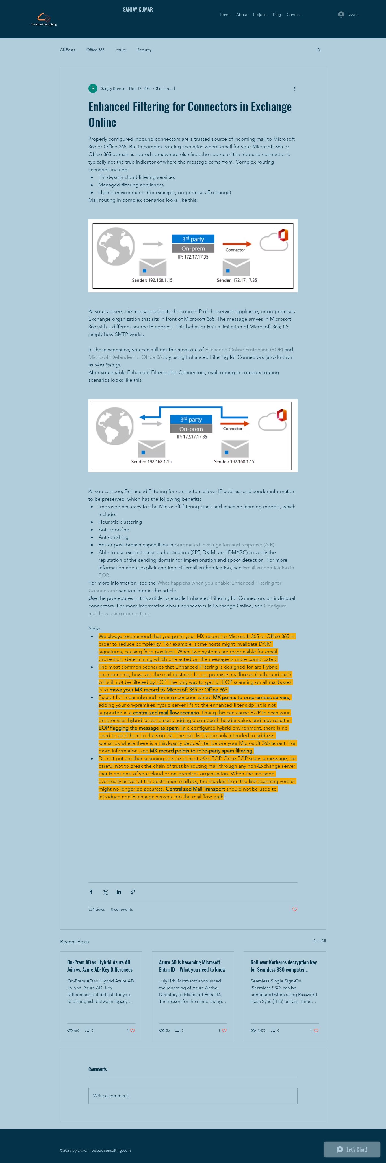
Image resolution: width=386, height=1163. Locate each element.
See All (319, 940)
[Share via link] (132, 892)
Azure (121, 49)
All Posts (67, 49)
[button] (318, 49)
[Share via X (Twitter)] (105, 892)
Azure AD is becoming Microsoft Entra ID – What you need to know (192, 965)
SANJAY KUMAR (138, 9)
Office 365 (95, 49)
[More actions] (294, 88)
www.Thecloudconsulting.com (104, 1150)
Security (144, 49)
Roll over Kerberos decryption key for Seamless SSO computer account (284, 965)
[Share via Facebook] (91, 892)
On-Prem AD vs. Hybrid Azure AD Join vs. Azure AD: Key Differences (100, 965)
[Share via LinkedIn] (119, 892)
